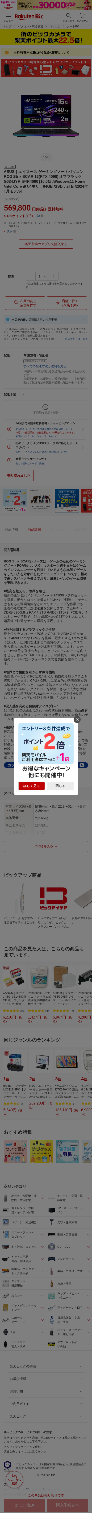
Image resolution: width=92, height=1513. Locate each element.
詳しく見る (31, 786)
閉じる (60, 786)
